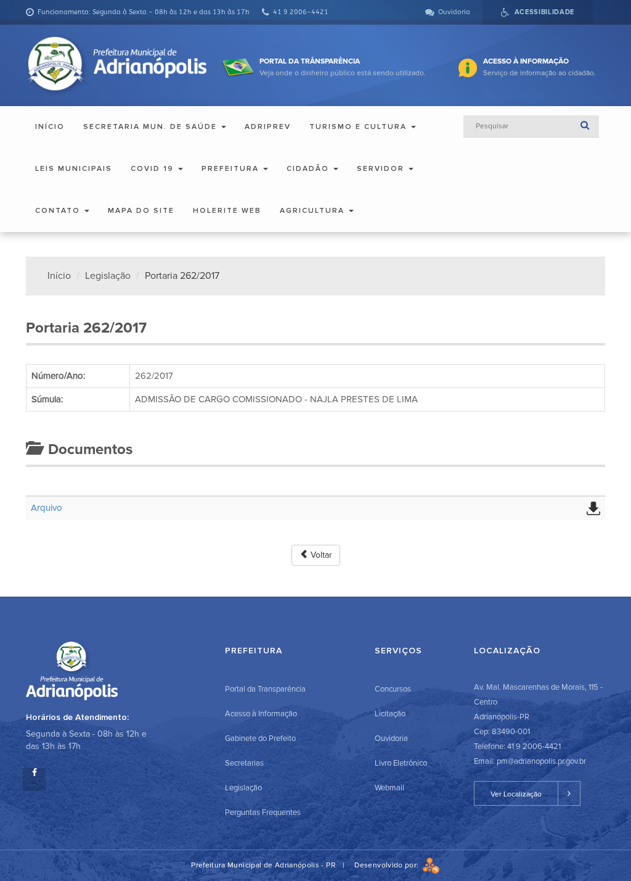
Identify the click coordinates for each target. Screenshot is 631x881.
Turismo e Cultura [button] (359, 126)
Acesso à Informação (261, 714)
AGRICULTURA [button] (314, 210)
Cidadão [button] (309, 168)
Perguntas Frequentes (263, 812)
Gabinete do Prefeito (260, 738)
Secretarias (244, 763)
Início (50, 126)
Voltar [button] (320, 555)
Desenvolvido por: (388, 865)
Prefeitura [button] (232, 168)
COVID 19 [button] (154, 168)
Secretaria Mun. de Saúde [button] (151, 126)
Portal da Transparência (265, 689)
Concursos (393, 689)
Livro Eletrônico (401, 763)
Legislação (108, 276)
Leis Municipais (73, 168)
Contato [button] (59, 210)
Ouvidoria (391, 738)
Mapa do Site (141, 210)
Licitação (390, 714)
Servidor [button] (382, 168)
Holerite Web (227, 210)
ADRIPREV (268, 126)
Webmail (389, 788)
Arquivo (46, 507)
